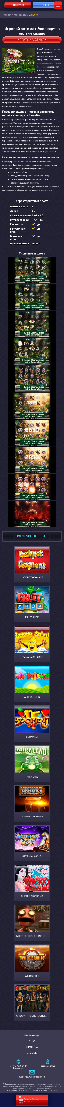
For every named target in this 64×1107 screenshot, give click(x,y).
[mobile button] (58, 5)
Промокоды (32, 1035)
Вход (46, 5)
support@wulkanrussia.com (32, 1077)
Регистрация (18, 5)
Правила (32, 1047)
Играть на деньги (32, 39)
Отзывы (32, 1052)
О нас (32, 1041)
